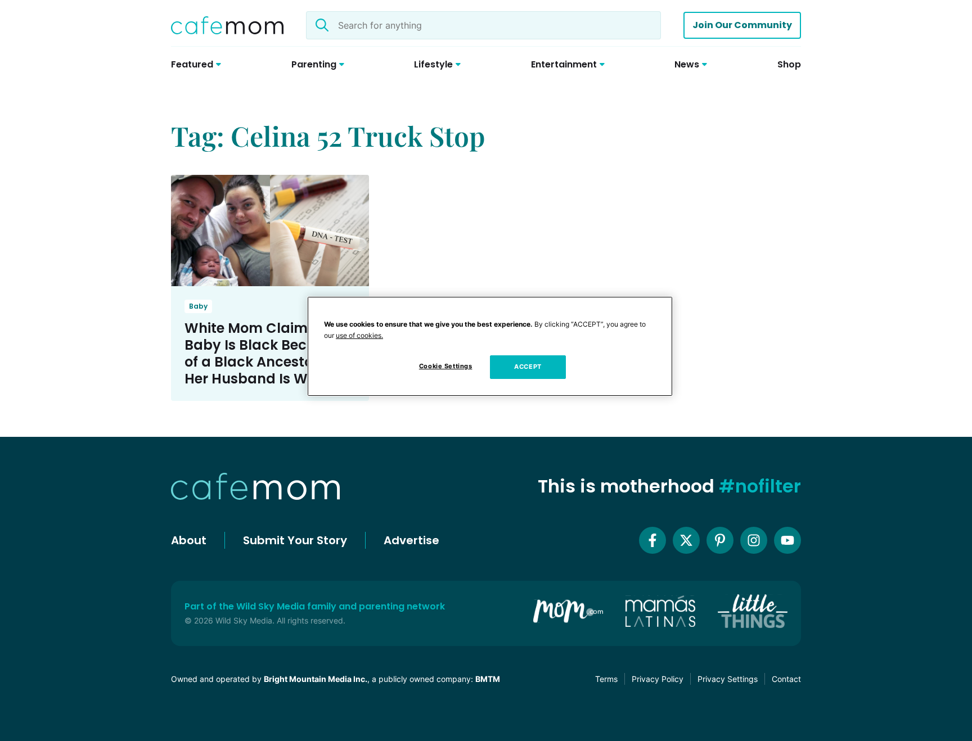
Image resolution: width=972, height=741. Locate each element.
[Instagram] (753, 540)
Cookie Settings (445, 366)
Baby (198, 306)
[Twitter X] (686, 540)
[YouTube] (787, 540)
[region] (490, 346)
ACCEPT (527, 366)
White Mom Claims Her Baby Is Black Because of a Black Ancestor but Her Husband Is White (265, 353)
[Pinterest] (720, 540)
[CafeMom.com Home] (227, 25)
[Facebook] (652, 540)
